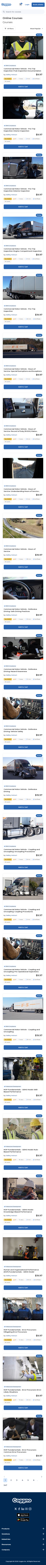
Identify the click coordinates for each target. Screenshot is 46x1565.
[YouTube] (26, 1509)
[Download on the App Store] (23, 1515)
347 (5, 1485)
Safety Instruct (11, 74)
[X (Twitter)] (16, 1509)
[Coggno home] (6, 4)
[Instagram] (30, 1509)
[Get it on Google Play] (23, 1520)
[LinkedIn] (22, 1509)
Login (27, 5)
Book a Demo (38, 5)
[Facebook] (19, 1509)
